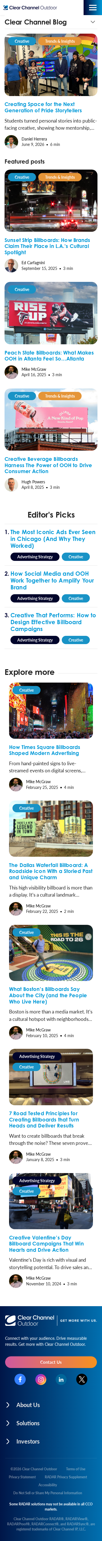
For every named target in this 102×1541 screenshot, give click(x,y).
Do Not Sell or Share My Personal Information (47, 1493)
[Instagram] (40, 1379)
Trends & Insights (60, 41)
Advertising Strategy (35, 556)
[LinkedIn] (61, 1379)
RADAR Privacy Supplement (66, 1477)
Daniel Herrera (34, 139)
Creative (22, 41)
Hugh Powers (33, 482)
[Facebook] (20, 1379)
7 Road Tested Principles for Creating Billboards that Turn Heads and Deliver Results (44, 1119)
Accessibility (48, 1485)
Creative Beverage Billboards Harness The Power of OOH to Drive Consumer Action (48, 465)
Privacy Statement (22, 1477)
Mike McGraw (34, 369)
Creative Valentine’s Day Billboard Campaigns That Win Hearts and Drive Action (46, 1243)
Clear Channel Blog (36, 22)
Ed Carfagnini (33, 262)
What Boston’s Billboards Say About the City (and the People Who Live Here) (48, 995)
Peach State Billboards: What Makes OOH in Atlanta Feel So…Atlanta (49, 355)
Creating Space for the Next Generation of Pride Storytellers (43, 107)
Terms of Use (75, 1469)
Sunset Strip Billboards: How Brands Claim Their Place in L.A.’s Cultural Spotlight (47, 246)
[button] (51, 22)
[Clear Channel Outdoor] (31, 7)
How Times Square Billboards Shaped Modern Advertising (44, 750)
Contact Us (51, 1362)
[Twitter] (82, 1379)
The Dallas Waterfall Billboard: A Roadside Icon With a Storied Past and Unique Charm (50, 871)
